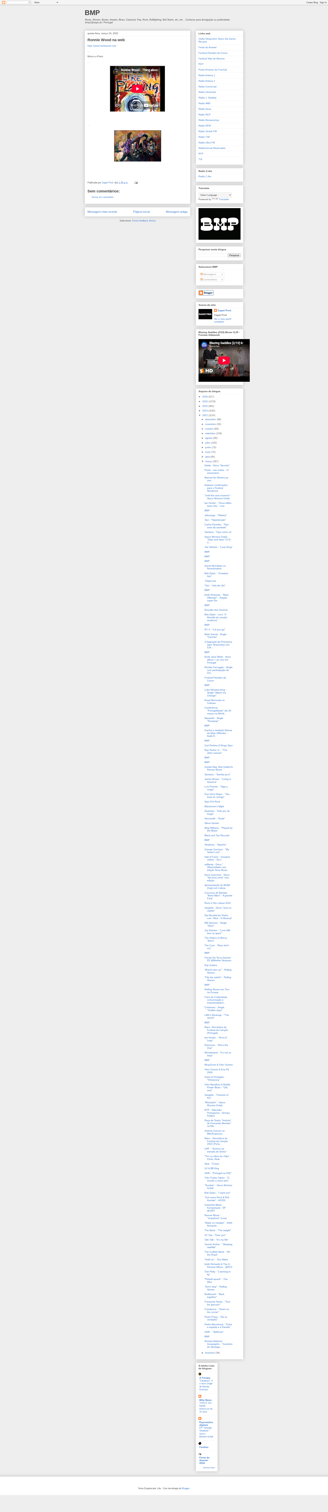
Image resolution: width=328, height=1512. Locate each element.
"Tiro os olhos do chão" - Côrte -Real (217, 1157)
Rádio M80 (204, 103)
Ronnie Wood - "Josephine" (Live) (215, 1217)
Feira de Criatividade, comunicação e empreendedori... (216, 1000)
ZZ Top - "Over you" (215, 1235)
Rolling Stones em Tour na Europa (217, 991)
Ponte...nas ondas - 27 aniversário (216, 471)
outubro (209, 428)
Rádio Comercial (207, 86)
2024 (205, 406)
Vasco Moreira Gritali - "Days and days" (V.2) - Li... (218, 539)
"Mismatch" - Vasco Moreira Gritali (214, 1104)
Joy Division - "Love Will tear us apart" (217, 932)
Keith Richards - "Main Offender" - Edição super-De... (216, 597)
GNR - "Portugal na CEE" (218, 1173)
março (209, 461)
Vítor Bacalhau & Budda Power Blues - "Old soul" (217, 1087)
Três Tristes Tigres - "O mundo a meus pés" (216, 1179)
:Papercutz (210, 580)
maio (208, 452)
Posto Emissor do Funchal (213, 69)
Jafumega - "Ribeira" (215, 515)
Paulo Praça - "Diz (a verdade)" (215, 1318)
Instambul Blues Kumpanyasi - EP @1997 (215, 1207)
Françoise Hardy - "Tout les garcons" (217, 1303)
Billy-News (205, 1400)
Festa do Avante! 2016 (204, 1460)
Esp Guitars (210, 965)
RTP (201, 153)
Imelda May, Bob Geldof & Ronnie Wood (218, 768)
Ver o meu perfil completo (222, 320)
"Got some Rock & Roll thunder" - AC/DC (216, 1199)
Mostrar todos (209, 1468)
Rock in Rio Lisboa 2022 (217, 903)
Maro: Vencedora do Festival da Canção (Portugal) (216, 1030)
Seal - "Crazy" (212, 1163)
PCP (201, 64)
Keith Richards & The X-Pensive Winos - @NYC (218, 1265)
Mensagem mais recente (102, 211)
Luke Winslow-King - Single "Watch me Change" (215, 692)
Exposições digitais (206, 1423)
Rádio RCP (204, 114)
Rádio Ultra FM (207, 142)
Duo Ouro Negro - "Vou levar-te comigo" (217, 795)
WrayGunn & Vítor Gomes (218, 1064)
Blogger (185, 1488)
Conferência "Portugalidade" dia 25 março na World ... (217, 710)
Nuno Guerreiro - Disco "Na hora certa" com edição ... (217, 877)
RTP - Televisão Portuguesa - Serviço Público (217, 1113)
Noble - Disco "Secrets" (217, 465)
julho (208, 442)
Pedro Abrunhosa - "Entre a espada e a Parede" (218, 1326)
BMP (92, 12)
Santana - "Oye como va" (218, 532)
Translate (224, 199)
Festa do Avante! (208, 47)
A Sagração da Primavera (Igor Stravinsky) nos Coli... (218, 644)
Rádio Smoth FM (208, 131)
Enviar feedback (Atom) (144, 220)
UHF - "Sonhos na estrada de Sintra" (215, 1150)
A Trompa (204, 1377)
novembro (211, 424)
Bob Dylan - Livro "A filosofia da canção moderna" (215, 617)
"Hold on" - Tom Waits (216, 1259)
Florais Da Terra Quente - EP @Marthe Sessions (218, 959)
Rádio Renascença (209, 120)
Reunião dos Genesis (216, 609)
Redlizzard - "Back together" (214, 1295)
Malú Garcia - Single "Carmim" (215, 636)
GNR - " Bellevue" (214, 1332)
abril (207, 456)
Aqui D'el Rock (212, 801)
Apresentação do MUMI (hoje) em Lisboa (217, 886)
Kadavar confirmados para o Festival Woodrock (216, 488)
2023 (205, 410)
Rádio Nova (205, 109)
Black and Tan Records (216, 835)
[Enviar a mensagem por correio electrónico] (135, 182)
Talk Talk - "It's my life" (216, 1239)
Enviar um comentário (102, 197)
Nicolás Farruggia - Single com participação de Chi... (218, 670)
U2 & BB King (211, 1168)
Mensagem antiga (177, 211)
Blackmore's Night (214, 806)
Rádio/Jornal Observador (212, 148)
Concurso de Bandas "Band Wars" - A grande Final (218, 895)
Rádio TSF (204, 137)
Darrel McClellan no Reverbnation (215, 567)
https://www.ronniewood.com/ (101, 46)
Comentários (210, 279)
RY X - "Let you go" (214, 629)
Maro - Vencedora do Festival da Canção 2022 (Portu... (216, 1141)
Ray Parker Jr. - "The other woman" (215, 751)
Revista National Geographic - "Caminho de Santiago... (218, 1344)
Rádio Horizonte (207, 92)
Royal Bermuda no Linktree (214, 701)
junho (208, 447)
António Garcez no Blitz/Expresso (214, 1132)
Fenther (203, 1447)
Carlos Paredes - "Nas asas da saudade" (216, 526)
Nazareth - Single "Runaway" (213, 719)
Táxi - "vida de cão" (215, 585)
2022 (205, 415)
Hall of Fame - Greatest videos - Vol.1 (217, 858)
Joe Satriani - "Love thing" (218, 547)
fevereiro (210, 1352)
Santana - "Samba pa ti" (217, 774)
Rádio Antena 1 (207, 75)
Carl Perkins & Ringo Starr (218, 745)
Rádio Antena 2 (207, 81)
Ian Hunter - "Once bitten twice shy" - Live (217, 504)
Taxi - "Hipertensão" (215, 520)
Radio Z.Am (205, 176)
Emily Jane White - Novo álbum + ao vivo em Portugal (217, 659)
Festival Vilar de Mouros (212, 58)
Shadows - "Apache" (215, 844)
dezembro (211, 419)
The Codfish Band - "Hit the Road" (217, 1253)
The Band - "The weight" (217, 1230)
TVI (200, 159)
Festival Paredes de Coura (213, 53)
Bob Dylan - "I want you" (217, 1192)
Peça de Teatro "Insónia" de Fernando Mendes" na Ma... (217, 1123)
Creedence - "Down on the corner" (216, 1310)
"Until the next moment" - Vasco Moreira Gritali (217, 497)
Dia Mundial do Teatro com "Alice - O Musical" (218, 917)
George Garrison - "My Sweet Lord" (216, 851)
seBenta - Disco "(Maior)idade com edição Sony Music (215, 867)
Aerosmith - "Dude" (214, 818)
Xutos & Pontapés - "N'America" (214, 1078)
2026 (205, 396)
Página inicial (141, 211)
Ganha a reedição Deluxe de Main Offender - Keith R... (218, 733)
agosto (209, 438)
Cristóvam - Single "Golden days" (214, 1009)
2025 (205, 401)
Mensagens (209, 274)
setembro (210, 433)
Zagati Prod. (224, 310)
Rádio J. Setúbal (207, 97)
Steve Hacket (211, 823)
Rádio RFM (205, 125)
